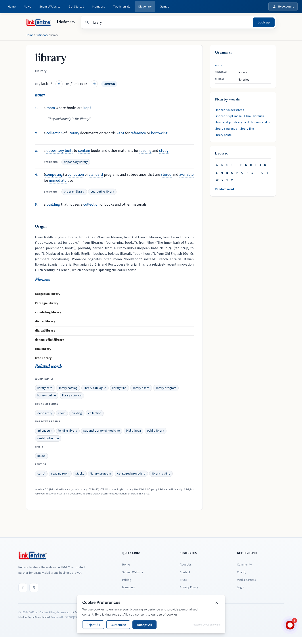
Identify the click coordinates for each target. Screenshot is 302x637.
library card (44, 388)
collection (54, 133)
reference (138, 133)
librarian (258, 116)
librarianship (223, 122)
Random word (224, 189)
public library (155, 431)
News (27, 6)
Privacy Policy (189, 587)
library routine (46, 395)
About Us (186, 564)
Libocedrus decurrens (229, 110)
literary (73, 133)
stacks (79, 473)
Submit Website (49, 6)
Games (164, 6)
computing (54, 174)
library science (72, 395)
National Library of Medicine (101, 431)
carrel (41, 473)
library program (166, 388)
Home (12, 6)
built (69, 150)
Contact (185, 572)
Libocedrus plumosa (228, 116)
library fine (119, 388)
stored (166, 174)
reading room (60, 473)
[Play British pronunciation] (59, 83)
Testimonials (121, 6)
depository (55, 150)
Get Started (76, 6)
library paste (141, 388)
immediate (58, 180)
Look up (264, 22)
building (53, 204)
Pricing (126, 580)
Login (240, 587)
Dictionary (145, 6)
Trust (183, 580)
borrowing (159, 133)
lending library (67, 431)
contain (84, 150)
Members (98, 6)
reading (145, 150)
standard (96, 174)
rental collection (48, 438)
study (163, 150)
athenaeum (44, 431)
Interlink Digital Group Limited (34, 617)
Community (244, 564)
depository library (76, 162)
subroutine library (102, 191)
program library (74, 191)
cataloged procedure (131, 473)
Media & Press (246, 580)
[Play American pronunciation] (94, 83)
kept (87, 108)
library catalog (68, 388)
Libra (247, 116)
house (41, 456)
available (186, 174)
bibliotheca (133, 431)
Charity (241, 572)
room (50, 108)
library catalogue (95, 388)
